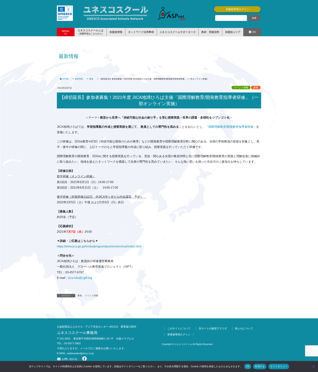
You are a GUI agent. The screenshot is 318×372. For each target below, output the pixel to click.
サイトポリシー (278, 366)
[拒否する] (313, 366)
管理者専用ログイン (178, 334)
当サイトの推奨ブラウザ (213, 328)
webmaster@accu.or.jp (80, 353)
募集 (255, 87)
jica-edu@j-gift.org (80, 277)
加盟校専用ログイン (237, 9)
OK (248, 366)
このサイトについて (178, 328)
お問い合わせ (69, 358)
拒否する (260, 366)
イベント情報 (241, 87)
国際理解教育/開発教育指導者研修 (230, 126)
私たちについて (244, 328)
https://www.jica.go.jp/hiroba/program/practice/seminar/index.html (100, 246)
